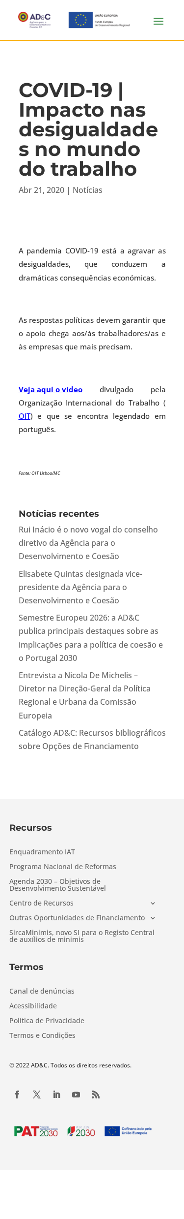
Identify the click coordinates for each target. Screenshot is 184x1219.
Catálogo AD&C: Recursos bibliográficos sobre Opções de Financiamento (92, 739)
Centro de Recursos (41, 903)
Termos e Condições (42, 1036)
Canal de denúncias (42, 992)
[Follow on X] (37, 1094)
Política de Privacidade (46, 1021)
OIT (24, 416)
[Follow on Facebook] (17, 1094)
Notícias (88, 190)
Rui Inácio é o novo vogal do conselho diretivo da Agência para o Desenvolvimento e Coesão (88, 543)
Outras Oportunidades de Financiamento (77, 918)
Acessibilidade (33, 1006)
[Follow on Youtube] (76, 1094)
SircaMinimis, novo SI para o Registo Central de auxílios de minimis (82, 936)
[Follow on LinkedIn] (56, 1094)
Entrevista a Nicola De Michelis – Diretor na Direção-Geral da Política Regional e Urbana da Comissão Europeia (85, 695)
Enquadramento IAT (42, 852)
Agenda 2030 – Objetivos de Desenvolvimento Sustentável (57, 885)
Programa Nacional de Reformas (62, 867)
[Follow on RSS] (96, 1094)
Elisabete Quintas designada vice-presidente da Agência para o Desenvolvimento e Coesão (80, 587)
